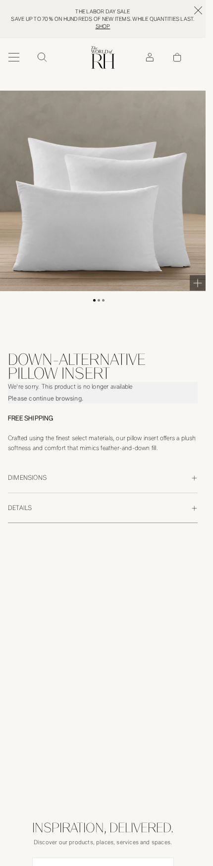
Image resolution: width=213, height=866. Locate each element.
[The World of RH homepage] (103, 57)
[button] (94, 300)
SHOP (103, 26)
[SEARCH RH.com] (42, 57)
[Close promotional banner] (198, 10)
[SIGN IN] (150, 57)
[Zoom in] (198, 283)
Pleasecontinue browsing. (45, 398)
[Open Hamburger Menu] (14, 57)
